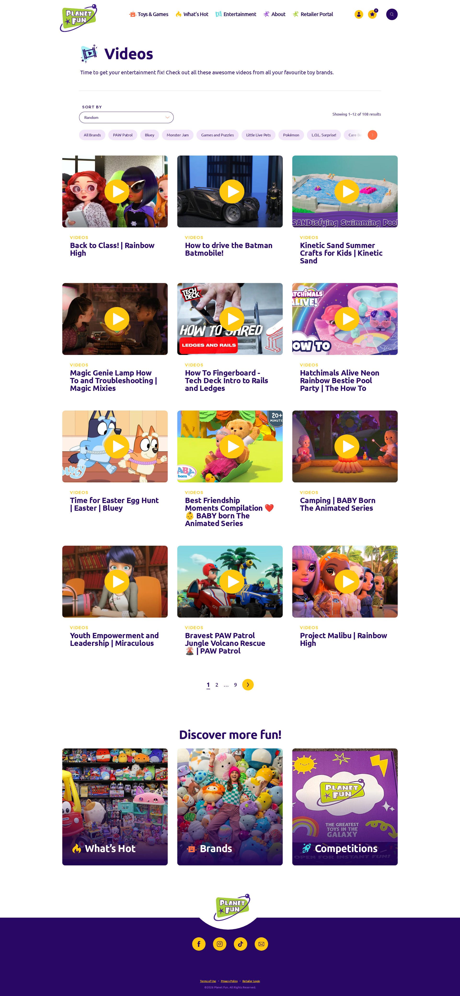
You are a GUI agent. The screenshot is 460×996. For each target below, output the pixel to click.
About (278, 14)
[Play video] (116, 191)
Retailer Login (251, 981)
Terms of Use (208, 981)
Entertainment (240, 14)
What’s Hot (196, 14)
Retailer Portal (317, 14)
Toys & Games (153, 14)
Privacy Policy (229, 981)
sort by (92, 107)
